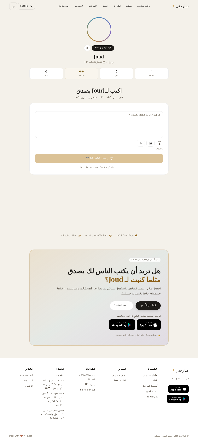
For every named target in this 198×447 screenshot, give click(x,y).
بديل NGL (90, 384)
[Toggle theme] (13, 6)
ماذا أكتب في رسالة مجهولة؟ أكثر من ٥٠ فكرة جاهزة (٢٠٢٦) (54, 385)
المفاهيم (93, 6)
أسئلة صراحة (150, 386)
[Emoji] (159, 142)
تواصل (29, 386)
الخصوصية (26, 375)
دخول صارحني (119, 375)
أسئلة (105, 6)
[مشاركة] (87, 48)
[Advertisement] (99, 205)
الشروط (28, 381)
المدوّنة (117, 6)
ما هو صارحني (143, 6)
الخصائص (78, 6)
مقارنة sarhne (87, 390)
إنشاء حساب (119, 381)
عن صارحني (63, 6)
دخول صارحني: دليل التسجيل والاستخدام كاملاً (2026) (52, 415)
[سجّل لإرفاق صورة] (150, 143)
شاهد (129, 6)
